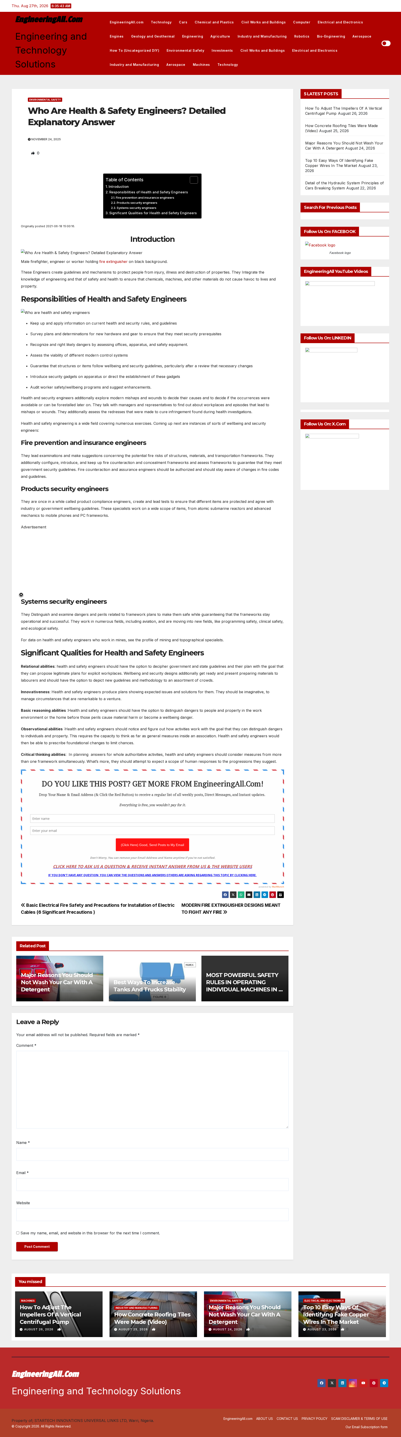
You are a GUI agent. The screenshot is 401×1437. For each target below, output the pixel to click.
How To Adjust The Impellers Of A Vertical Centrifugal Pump (50, 1314)
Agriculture (220, 36)
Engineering (192, 36)
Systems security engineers (136, 208)
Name (23, 1142)
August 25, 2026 (134, 1329)
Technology (161, 22)
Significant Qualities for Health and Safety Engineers (153, 213)
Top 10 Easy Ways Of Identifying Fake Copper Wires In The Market (336, 1314)
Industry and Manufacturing (262, 36)
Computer (301, 22)
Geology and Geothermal (153, 36)
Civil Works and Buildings (263, 22)
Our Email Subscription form (367, 1427)
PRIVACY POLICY (314, 1419)
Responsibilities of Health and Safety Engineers (148, 192)
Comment (26, 1045)
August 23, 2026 (322, 1329)
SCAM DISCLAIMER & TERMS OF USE (359, 1419)
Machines (201, 65)
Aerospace (362, 36)
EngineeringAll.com (48, 19)
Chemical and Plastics (214, 22)
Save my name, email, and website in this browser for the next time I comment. (90, 1233)
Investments (222, 50)
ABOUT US (264, 1419)
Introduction (119, 186)
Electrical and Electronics (340, 22)
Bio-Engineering (331, 36)
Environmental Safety (185, 50)
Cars (183, 22)
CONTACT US (287, 1419)
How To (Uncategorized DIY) (134, 50)
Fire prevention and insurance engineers (145, 197)
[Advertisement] (152, 562)
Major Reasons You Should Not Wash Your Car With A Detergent (57, 982)
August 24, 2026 (228, 1329)
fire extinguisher (113, 261)
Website (23, 1203)
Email (22, 1172)
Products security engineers (137, 202)
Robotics (302, 36)
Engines (117, 36)
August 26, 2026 (39, 1329)
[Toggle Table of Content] (191, 180)
